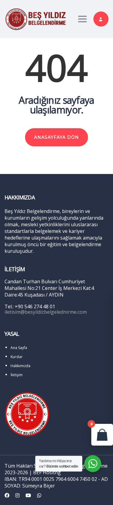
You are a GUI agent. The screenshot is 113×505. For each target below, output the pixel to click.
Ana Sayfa (19, 347)
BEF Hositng (47, 472)
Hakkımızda (20, 365)
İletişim (17, 374)
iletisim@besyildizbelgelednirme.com (46, 312)
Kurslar (17, 356)
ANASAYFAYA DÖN (56, 137)
